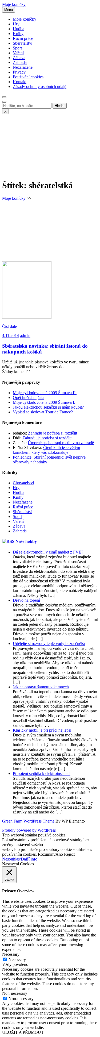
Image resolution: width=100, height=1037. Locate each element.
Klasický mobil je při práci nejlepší (42, 730)
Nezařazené (23, 67)
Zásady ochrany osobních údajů (39, 86)
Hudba (18, 28)
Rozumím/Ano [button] (50, 854)
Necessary (17, 959)
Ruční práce (23, 38)
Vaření (18, 53)
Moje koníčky (14, 4)
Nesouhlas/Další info (19, 859)
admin (25, 335)
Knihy (18, 33)
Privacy (19, 72)
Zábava (19, 57)
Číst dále (9, 326)
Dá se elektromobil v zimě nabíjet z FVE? (48, 552)
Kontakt (19, 81)
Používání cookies (28, 77)
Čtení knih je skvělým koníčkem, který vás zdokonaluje (46, 450)
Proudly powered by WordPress (29, 830)
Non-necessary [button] (14, 993)
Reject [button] (69, 854)
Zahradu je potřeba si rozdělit (52, 433)
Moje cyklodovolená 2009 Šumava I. (44, 402)
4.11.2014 (10, 335)
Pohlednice (22, 457)
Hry (16, 24)
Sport (17, 48)
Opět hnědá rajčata (28, 397)
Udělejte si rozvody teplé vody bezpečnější (49, 643)
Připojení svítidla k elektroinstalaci (41, 773)
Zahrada (20, 62)
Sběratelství (22, 43)
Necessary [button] (10, 954)
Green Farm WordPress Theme (28, 821)
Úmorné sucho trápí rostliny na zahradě (61, 442)
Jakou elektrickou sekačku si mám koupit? (48, 407)
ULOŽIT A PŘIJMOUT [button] (23, 1032)
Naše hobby (26, 541)
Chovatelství (23, 483)
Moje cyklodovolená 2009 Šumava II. (45, 392)
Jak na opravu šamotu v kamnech (41, 687)
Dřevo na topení (26, 600)
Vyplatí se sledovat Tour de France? (43, 412)
